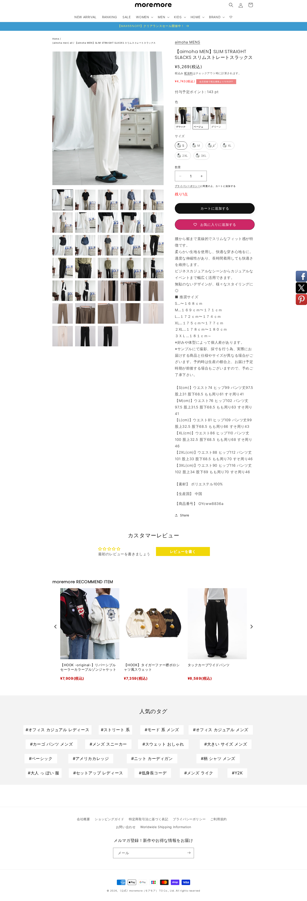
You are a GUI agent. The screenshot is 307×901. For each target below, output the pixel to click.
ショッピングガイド (109, 819)
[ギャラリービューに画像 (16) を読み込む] (130, 245)
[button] (231, 5)
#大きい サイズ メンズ (225, 744)
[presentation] (55, 627)
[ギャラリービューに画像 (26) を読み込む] (130, 290)
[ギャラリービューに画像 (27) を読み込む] (153, 290)
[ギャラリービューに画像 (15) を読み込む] (108, 245)
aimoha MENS (187, 42)
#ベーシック (41, 758)
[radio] (183, 118)
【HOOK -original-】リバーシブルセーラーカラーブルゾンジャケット (88, 667)
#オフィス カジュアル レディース (57, 729)
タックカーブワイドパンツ (209, 665)
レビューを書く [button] (183, 551)
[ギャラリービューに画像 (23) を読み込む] (62, 290)
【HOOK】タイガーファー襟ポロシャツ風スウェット (152, 667)
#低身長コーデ (153, 773)
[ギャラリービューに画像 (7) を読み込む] (153, 200)
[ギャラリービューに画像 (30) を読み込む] (108, 313)
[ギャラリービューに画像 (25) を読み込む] (108, 290)
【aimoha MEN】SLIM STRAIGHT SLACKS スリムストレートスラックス (115, 42)
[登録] (189, 852)
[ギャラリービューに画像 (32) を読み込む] (153, 313)
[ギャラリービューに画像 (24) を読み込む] (85, 290)
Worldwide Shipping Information (165, 827)
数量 (178, 167)
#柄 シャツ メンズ (218, 758)
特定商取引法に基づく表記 (148, 819)
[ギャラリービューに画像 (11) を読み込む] (130, 222)
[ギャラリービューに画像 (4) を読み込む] (85, 200)
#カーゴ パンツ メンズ (51, 744)
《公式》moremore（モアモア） (138, 890)
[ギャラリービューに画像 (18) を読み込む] (62, 268)
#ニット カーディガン (152, 758)
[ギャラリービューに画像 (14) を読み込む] (85, 245)
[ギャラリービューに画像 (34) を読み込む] (85, 336)
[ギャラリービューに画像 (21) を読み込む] (130, 268)
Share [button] (184, 515)
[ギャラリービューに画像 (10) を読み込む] (108, 222)
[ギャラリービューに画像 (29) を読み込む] (85, 313)
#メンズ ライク (198, 773)
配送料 (188, 73)
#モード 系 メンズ (162, 729)
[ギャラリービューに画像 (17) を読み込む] (153, 245)
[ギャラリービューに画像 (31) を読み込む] (130, 313)
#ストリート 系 (115, 729)
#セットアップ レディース (98, 773)
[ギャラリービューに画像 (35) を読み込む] (108, 336)
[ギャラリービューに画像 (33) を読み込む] (62, 336)
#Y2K (237, 773)
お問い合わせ (126, 827)
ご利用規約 (218, 819)
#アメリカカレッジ (91, 758)
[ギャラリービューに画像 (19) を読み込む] (85, 268)
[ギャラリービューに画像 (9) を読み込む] (85, 222)
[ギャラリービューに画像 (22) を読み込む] (153, 268)
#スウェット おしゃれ (163, 744)
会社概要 (83, 819)
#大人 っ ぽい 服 (43, 773)
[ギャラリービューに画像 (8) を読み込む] (62, 222)
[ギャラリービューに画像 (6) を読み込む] (130, 200)
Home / (57, 38)
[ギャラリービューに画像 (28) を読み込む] (62, 313)
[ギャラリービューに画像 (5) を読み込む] (108, 200)
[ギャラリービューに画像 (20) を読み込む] (108, 268)
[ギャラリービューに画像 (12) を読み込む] (153, 222)
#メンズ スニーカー (108, 744)
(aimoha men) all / (63, 42)
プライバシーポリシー (189, 819)
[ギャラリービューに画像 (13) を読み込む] (62, 245)
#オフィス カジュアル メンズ (220, 729)
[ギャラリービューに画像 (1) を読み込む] (62, 200)
